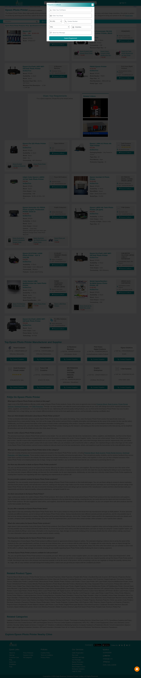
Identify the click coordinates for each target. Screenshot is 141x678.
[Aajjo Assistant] (137, 669)
